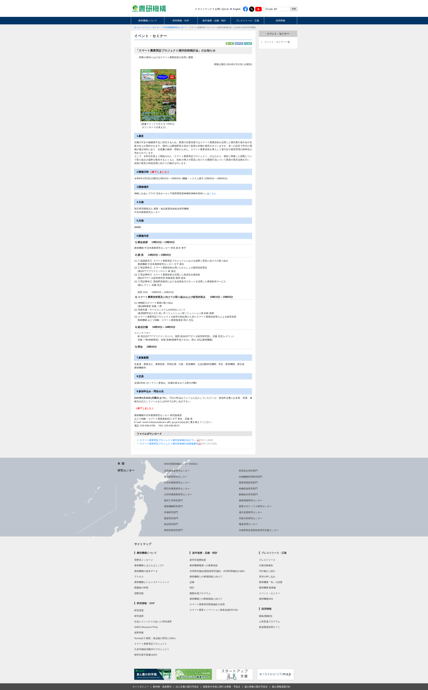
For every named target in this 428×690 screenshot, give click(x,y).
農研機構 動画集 (267, 587)
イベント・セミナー (152, 27)
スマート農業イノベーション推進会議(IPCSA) (214, 609)
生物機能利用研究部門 (250, 476)
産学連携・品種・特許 (214, 20)
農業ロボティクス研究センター (255, 506)
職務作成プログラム (200, 593)
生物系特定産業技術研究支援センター (259, 530)
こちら (212, 193)
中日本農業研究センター (174, 27)
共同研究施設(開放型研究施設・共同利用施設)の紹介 (217, 571)
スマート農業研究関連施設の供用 (207, 604)
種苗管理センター (248, 524)
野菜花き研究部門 (248, 470)
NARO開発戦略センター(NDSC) (181, 464)
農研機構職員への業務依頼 (204, 565)
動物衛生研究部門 (248, 494)
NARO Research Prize (146, 627)
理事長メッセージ (143, 560)
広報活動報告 (266, 565)
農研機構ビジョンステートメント (151, 582)
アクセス (139, 576)
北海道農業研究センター (177, 470)
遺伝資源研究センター (250, 512)
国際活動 (139, 593)
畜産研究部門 (171, 518)
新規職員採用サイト (269, 627)
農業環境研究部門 (248, 482)
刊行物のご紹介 (267, 571)
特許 (192, 587)
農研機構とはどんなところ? (149, 565)
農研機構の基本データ (146, 571)
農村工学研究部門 (173, 500)
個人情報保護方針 (281, 686)
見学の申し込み (267, 576)
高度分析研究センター (250, 518)
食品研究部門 (171, 524)
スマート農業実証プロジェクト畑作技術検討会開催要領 (169, 443)
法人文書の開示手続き (187, 686)
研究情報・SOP (181, 20)
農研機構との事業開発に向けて (206, 576)
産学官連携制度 (198, 560)
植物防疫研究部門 (248, 488)
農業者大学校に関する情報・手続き (221, 686)
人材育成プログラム (269, 621)
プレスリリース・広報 (247, 20)
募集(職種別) (265, 616)
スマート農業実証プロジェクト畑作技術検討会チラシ (168, 440)
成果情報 (139, 632)
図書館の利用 (141, 587)
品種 (192, 582)
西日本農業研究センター (177, 488)
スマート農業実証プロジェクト (150, 643)
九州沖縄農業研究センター (178, 494)
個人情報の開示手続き (256, 686)
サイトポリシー (140, 686)
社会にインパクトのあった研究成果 (153, 621)
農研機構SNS (266, 598)
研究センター (126, 470)
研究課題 (139, 610)
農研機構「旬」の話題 (270, 582)
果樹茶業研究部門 (173, 530)
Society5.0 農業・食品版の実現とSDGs (155, 638)
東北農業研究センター (175, 476)
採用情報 (280, 20)
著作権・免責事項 (162, 686)
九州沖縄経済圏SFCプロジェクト (151, 649)
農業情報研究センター (250, 500)
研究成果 (139, 616)
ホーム (137, 27)
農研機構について (147, 20)
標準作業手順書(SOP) (145, 654)
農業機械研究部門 (173, 506)
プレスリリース (267, 560)
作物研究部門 (171, 512)
